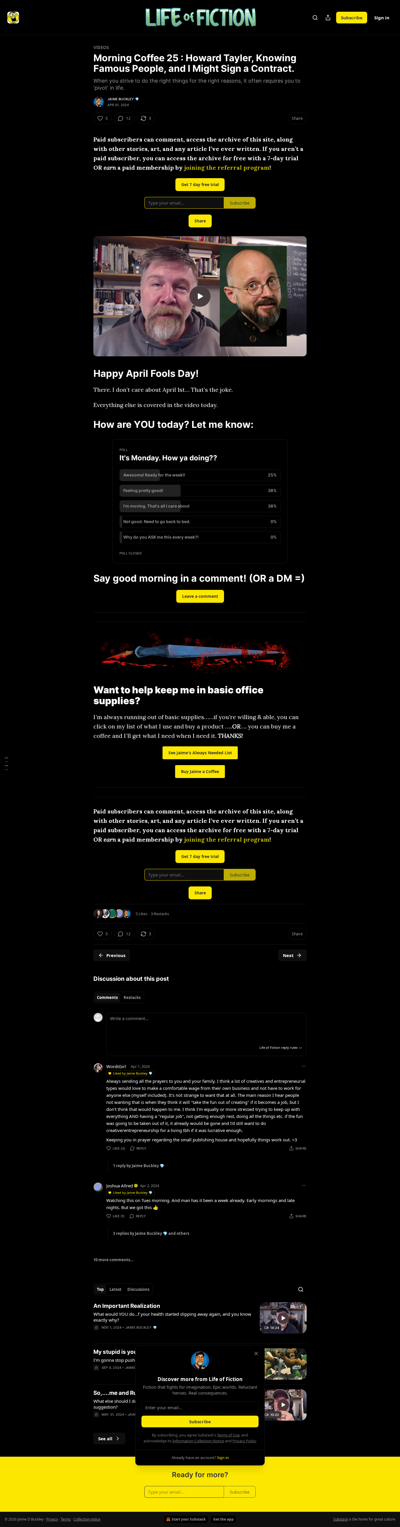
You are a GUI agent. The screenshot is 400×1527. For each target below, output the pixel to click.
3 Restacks (160, 913)
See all (105, 1438)
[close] (256, 1353)
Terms (66, 1519)
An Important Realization (126, 1306)
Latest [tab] (116, 1289)
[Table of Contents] (6, 763)
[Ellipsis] (303, 1066)
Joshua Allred (119, 1186)
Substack (340, 1519)
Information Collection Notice (198, 1440)
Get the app (223, 1519)
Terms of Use (228, 1435)
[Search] (315, 17)
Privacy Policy (244, 1440)
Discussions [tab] (138, 1289)
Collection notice (86, 1519)
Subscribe (352, 18)
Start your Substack (189, 1519)
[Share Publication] (328, 17)
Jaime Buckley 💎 (123, 99)
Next (288, 955)
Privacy (52, 1519)
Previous (115, 955)
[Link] (85, 373)
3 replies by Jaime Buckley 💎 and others (151, 1233)
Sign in (381, 18)
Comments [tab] (107, 997)
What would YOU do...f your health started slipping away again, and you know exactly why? (172, 1317)
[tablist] (118, 997)
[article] (200, 1320)
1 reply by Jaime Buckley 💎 (138, 1165)
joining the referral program (226, 167)
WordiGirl (116, 1066)
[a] (200, 296)
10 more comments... (113, 1259)
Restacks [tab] (132, 997)
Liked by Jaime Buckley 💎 (133, 1073)
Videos (101, 47)
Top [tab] (100, 1289)
